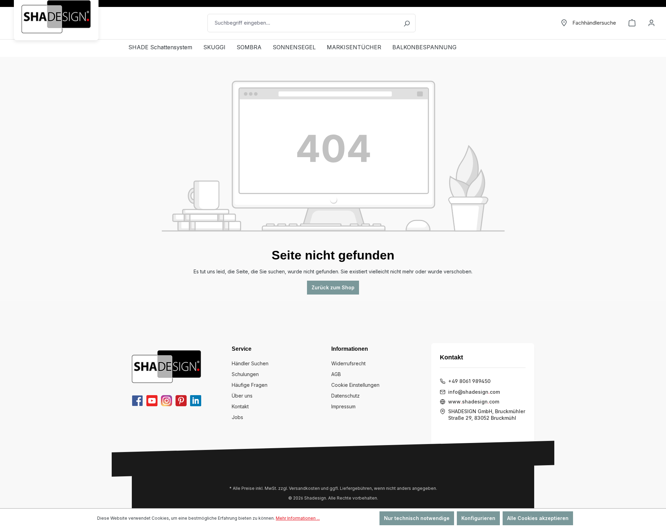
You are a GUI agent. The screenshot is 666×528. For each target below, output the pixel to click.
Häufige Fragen (249, 385)
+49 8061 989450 (469, 381)
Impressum (343, 406)
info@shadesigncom (474, 392)
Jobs (237, 417)
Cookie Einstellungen (355, 385)
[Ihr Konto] (651, 23)
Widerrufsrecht (348, 363)
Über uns (242, 396)
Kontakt (240, 406)
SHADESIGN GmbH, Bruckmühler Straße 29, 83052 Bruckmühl (486, 414)
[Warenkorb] (632, 23)
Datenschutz (345, 396)
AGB (336, 374)
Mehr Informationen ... (298, 518)
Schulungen (245, 374)
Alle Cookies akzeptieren (538, 518)
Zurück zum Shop (333, 287)
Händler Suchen (250, 363)
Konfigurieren (478, 518)
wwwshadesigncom (473, 401)
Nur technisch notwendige (417, 518)
